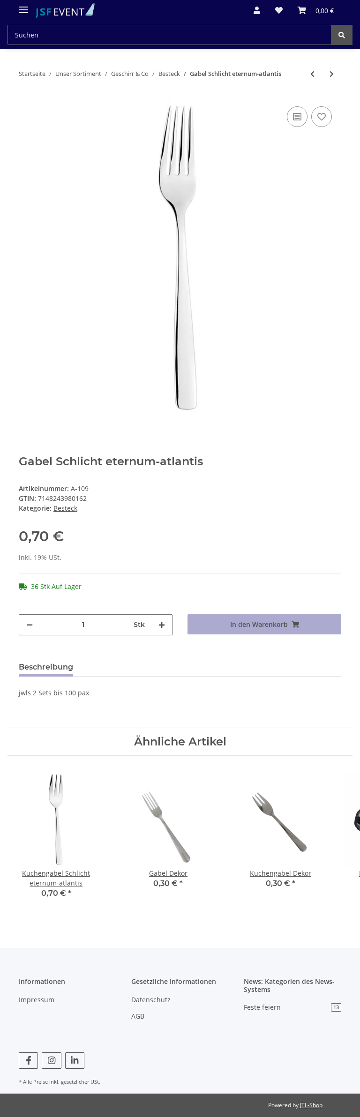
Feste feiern (291, 1007)
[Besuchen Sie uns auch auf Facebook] (28, 1060)
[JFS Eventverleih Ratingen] (65, 10)
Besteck (65, 508)
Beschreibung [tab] (46, 667)
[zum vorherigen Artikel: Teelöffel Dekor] (312, 74)
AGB (137, 1016)
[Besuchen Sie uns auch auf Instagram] (51, 1060)
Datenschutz (151, 999)
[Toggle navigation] (23, 6)
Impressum (36, 999)
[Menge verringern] (29, 625)
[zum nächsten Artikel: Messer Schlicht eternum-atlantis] (331, 74)
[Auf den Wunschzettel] (321, 116)
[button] (257, 10)
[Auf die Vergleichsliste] (297, 116)
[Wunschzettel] (279, 10)
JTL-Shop (311, 1105)
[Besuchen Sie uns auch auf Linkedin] (74, 1060)
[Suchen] (341, 35)
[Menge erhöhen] (161, 625)
